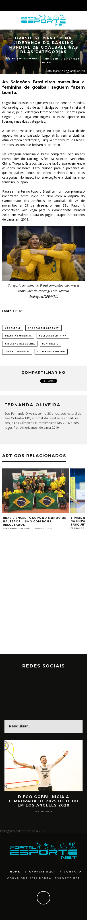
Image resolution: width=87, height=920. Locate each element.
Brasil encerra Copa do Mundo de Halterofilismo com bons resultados (34, 521)
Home (15, 871)
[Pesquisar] (83, 5)
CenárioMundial (17, 351)
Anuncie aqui (42, 871)
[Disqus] (43, 597)
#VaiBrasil (50, 343)
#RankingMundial (18, 335)
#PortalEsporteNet (43, 328)
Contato (72, 871)
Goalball (46, 63)
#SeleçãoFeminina (53, 335)
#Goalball (13, 328)
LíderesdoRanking (51, 351)
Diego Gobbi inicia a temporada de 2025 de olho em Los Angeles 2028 (43, 801)
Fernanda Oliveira (24, 59)
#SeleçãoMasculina (20, 343)
